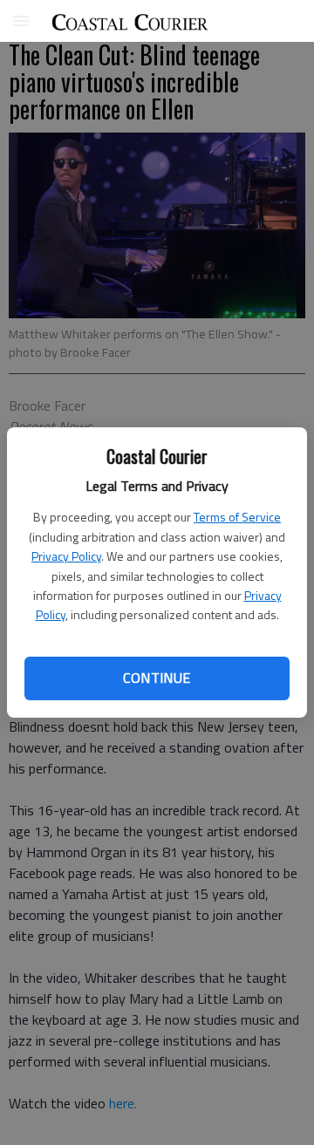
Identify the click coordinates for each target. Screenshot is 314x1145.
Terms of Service (237, 517)
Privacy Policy (66, 556)
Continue (156, 677)
